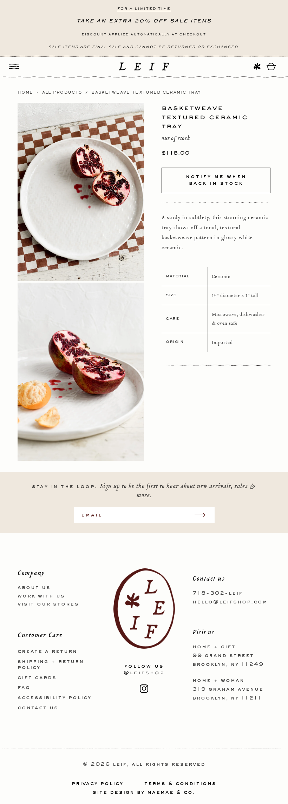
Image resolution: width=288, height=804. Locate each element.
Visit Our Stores (48, 604)
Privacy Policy (97, 783)
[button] (14, 66)
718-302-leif (217, 593)
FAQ (24, 687)
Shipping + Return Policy (51, 664)
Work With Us (41, 596)
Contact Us (38, 707)
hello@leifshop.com (230, 602)
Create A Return (47, 651)
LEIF (120, 764)
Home (25, 92)
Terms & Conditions (180, 783)
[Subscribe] (203, 515)
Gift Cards (37, 677)
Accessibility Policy (54, 697)
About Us (34, 587)
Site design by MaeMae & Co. (144, 792)
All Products (62, 92)
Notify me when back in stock (216, 180)
